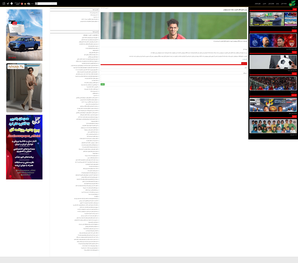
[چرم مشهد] (24, 87)
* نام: (246, 67)
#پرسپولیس (245, 59)
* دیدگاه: (245, 73)
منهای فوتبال (258, 3)
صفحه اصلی (284, 3)
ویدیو (277, 3)
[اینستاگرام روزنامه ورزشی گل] (24, 147)
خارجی (264, 3)
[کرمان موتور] (24, 35)
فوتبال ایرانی (271, 3)
